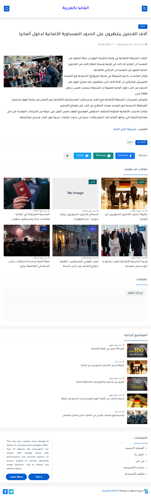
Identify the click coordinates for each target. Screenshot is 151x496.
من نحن (140, 460)
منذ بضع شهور (115, 345)
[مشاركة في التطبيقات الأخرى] (67, 156)
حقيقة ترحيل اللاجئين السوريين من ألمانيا (102, 365)
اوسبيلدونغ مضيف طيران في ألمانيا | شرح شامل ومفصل (93, 415)
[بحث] (6, 8)
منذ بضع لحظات (137, 210)
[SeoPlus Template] (146, 491)
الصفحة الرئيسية (134, 447)
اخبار (143, 26)
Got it (39, 476)
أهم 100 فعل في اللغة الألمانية (107, 349)
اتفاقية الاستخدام (134, 473)
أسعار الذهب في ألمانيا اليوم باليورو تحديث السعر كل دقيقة (92, 399)
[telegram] (11, 491)
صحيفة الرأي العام (125, 129)
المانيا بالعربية (75, 8)
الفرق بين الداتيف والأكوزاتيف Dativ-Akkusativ (100, 382)
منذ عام (118, 361)
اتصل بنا (139, 454)
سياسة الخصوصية (133, 467)
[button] (125, 156)
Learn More (16, 476)
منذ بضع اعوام (115, 378)
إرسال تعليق (135, 293)
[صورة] (137, 350)
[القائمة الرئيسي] (144, 8)
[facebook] (5, 491)
